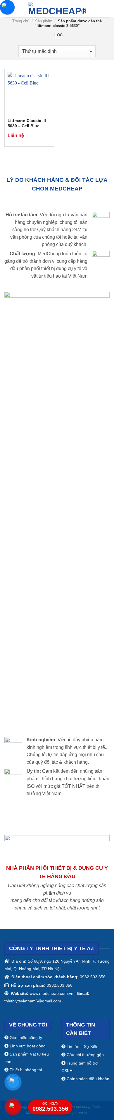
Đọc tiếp (44, 135)
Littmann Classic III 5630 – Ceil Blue (27, 123)
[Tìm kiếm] (107, 8)
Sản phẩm (43, 21)
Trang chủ (20, 21)
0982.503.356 (50, 1107)
